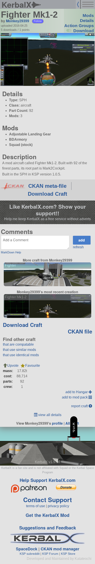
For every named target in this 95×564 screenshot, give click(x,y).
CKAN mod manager (60, 549)
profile (57, 423)
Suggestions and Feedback (47, 527)
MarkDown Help (11, 252)
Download (83, 30)
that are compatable (18, 344)
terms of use (35, 506)
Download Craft (47, 194)
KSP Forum (50, 553)
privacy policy (58, 506)
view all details (49, 415)
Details (87, 20)
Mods (88, 15)
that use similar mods (19, 350)
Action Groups (79, 25)
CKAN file (80, 331)
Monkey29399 (17, 20)
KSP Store (68, 553)
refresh (78, 247)
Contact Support (47, 499)
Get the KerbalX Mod (47, 515)
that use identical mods (21, 355)
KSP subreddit (30, 553)
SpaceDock (26, 549)
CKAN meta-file (47, 186)
